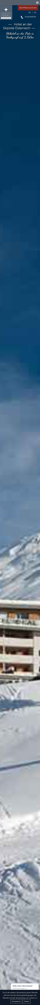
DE (35, 12)
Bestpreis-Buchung (28, 8)
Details (26, 1001)
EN (30, 12)
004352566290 (30, 17)
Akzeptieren (16, 1001)
